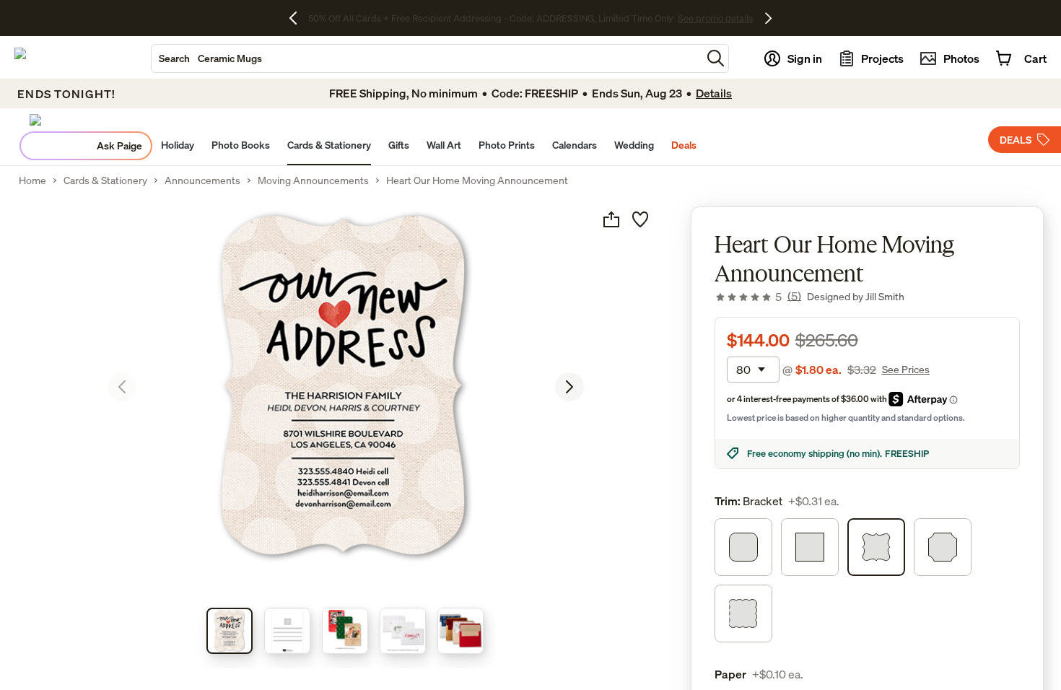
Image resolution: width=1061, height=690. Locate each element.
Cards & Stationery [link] (105, 180)
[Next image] (569, 386)
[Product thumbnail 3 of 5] (345, 631)
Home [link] (32, 180)
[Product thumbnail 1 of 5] (229, 631)
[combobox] (426, 58)
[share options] (611, 219)
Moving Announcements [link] (313, 180)
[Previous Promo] (298, 18)
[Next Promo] (768, 18)
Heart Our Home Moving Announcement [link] (477, 180)
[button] (715, 58)
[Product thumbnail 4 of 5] (403, 631)
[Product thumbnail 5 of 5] (460, 631)
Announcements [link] (202, 180)
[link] (758, 296)
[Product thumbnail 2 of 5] (287, 631)
